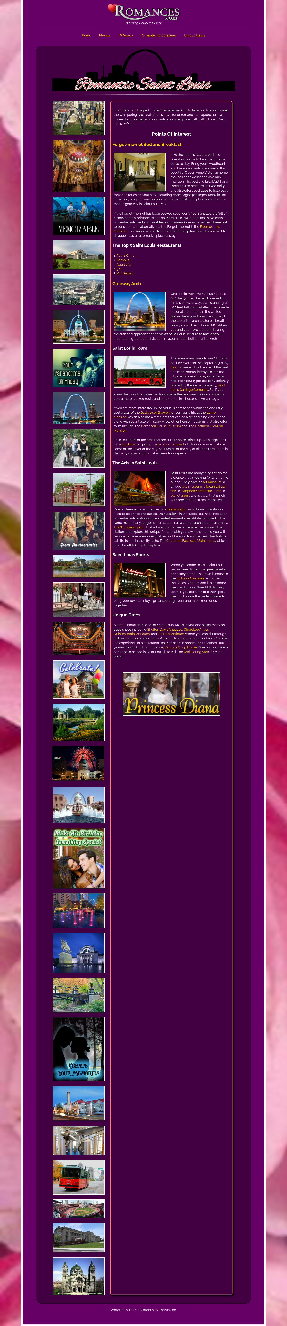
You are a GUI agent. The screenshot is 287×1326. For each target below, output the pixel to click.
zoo (219, 491)
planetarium (180, 495)
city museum (192, 486)
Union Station (177, 509)
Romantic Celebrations (158, 35)
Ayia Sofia (124, 264)
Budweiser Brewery (156, 412)
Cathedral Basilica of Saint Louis (190, 541)
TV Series (125, 35)
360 (119, 269)
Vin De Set (125, 273)
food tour (129, 444)
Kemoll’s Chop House (181, 647)
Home (86, 35)
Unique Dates (194, 35)
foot (174, 367)
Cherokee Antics (196, 629)
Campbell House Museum (161, 426)
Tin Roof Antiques (171, 634)
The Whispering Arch (129, 527)
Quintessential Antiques (132, 634)
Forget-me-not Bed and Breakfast (146, 144)
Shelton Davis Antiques (164, 629)
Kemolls (123, 260)
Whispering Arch (196, 652)
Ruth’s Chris (125, 255)
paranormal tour (170, 444)
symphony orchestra (196, 491)
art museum (212, 482)
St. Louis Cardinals (190, 578)
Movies (104, 35)
